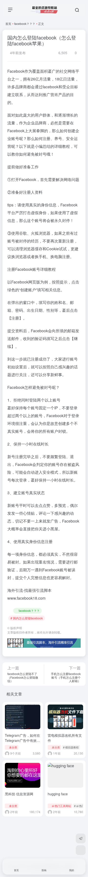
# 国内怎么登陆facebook (27, 618)
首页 (8, 23)
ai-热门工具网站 (61, 806)
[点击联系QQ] (81, 850)
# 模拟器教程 (71, 747)
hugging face (58, 793)
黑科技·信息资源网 (19, 793)
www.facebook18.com (26, 598)
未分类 (13, 747)
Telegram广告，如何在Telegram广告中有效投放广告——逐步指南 (22, 740)
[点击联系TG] (81, 838)
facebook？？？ (24, 23)
